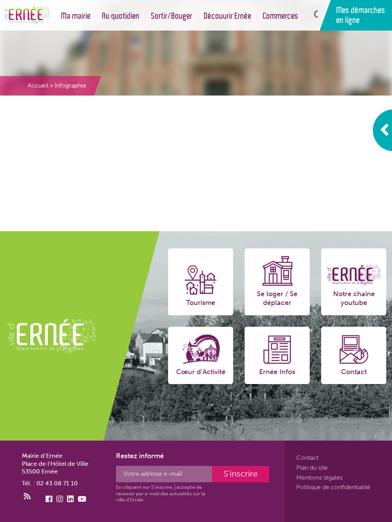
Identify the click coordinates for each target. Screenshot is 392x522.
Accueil (38, 85)
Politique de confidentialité (333, 487)
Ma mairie (76, 16)
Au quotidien (121, 16)
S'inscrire (241, 474)
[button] (314, 15)
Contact (307, 457)
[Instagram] (59, 499)
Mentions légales (319, 477)
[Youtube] (82, 499)
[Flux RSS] (27, 496)
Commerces (281, 16)
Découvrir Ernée (228, 16)
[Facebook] (49, 499)
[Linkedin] (70, 499)
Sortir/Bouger (172, 16)
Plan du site (312, 467)
